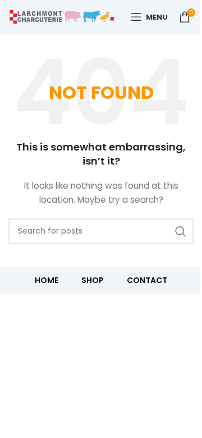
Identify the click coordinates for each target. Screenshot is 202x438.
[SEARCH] (181, 231)
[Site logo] (61, 16)
